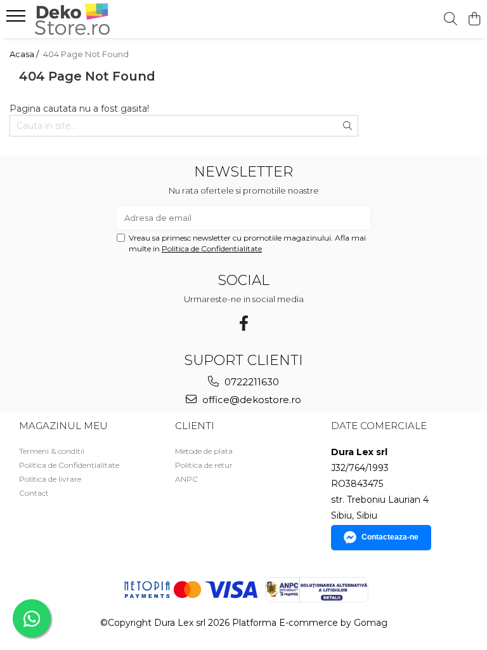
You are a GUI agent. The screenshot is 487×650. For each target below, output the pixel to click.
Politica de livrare (50, 479)
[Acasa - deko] (85, 19)
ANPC (186, 479)
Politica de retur (204, 465)
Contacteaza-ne (390, 537)
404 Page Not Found (86, 54)
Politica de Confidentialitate (212, 248)
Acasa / (25, 54)
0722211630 (250, 382)
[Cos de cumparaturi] (474, 19)
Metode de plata (204, 451)
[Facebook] (243, 323)
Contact (34, 493)
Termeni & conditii (51, 451)
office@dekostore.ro (250, 400)
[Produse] (17, 19)
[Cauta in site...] (450, 19)
